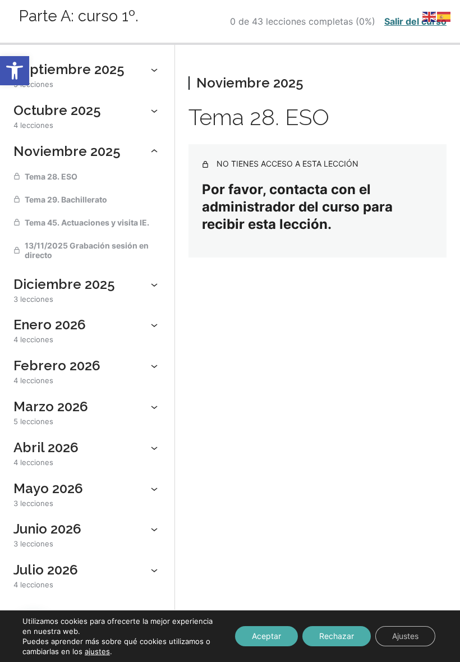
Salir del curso (415, 21)
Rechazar (336, 636)
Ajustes (405, 636)
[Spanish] (444, 16)
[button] (14, 70)
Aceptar (266, 636)
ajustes (97, 651)
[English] (429, 16)
